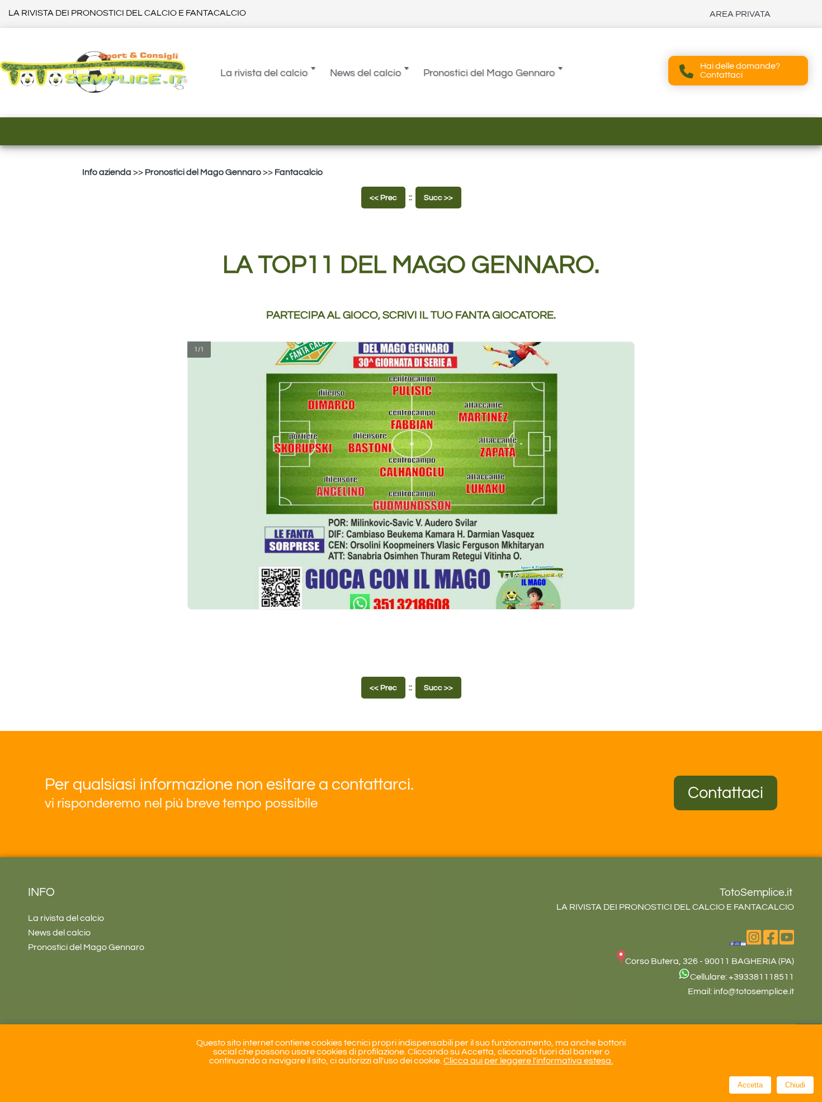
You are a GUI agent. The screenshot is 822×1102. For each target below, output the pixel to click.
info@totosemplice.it (754, 991)
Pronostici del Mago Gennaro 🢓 (493, 73)
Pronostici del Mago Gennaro (203, 172)
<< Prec (383, 197)
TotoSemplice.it (756, 892)
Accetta (750, 1085)
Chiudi (795, 1085)
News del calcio (59, 932)
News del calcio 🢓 (369, 73)
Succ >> (438, 197)
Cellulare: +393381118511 (742, 976)
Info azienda (106, 172)
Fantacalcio (299, 172)
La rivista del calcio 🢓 (268, 73)
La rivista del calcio (66, 918)
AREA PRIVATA (740, 14)
